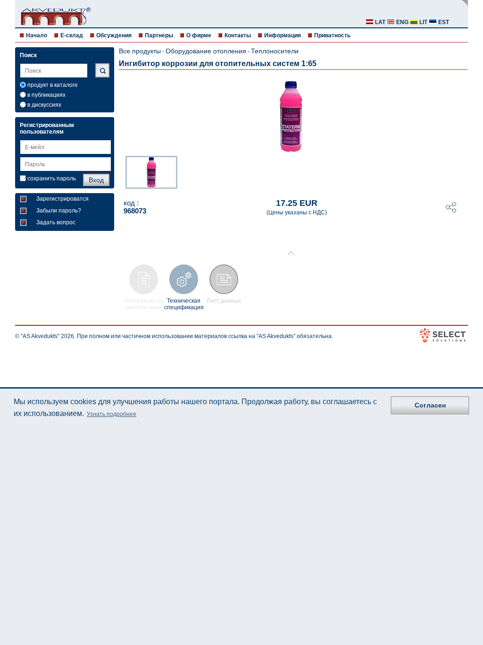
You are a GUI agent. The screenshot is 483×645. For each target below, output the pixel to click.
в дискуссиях (44, 105)
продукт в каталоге (52, 85)
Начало (36, 35)
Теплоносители (275, 51)
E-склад (71, 35)
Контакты (238, 35)
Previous (120, 171)
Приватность (332, 35)
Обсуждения (114, 35)
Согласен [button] (430, 405)
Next (461, 171)
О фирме (198, 35)
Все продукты (140, 51)
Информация (282, 35)
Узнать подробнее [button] (111, 414)
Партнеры (159, 35)
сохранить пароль (51, 178)
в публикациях (46, 95)
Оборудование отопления (206, 51)
